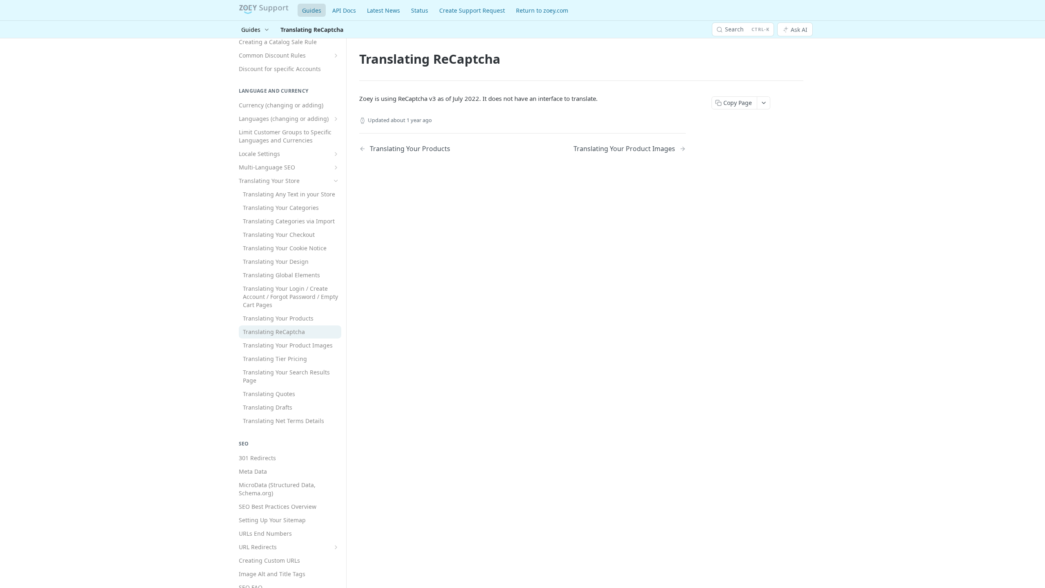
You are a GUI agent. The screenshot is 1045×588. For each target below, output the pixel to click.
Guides (311, 10)
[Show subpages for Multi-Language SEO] (336, 167)
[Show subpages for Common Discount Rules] (336, 55)
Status (419, 10)
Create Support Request (472, 10)
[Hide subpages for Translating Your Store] (336, 181)
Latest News (383, 10)
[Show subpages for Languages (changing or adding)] (336, 119)
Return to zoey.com (542, 10)
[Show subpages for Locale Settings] (336, 154)
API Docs (344, 10)
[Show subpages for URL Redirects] (336, 547)
